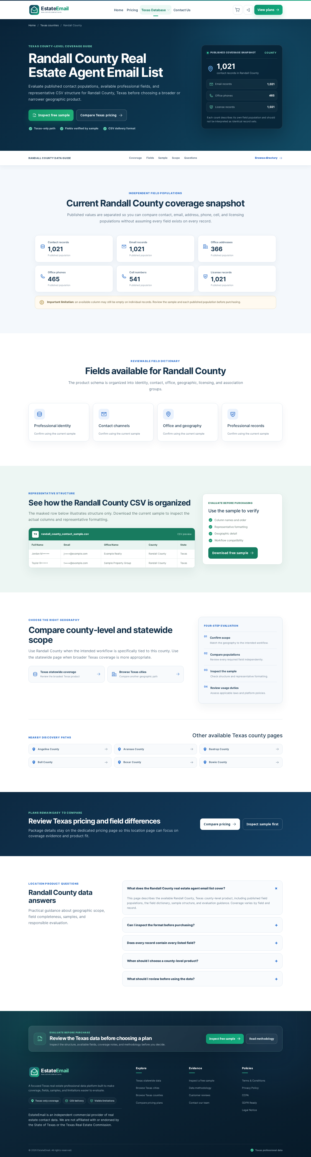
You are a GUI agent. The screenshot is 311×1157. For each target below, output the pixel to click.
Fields (150, 157)
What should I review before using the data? (202, 979)
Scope (176, 157)
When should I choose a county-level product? (202, 961)
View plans (265, 10)
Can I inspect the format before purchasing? (202, 925)
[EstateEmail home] (50, 10)
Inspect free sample (54, 115)
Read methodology (261, 1038)
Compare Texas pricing (98, 115)
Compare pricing (217, 824)
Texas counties (49, 25)
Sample (163, 157)
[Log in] (248, 10)
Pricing (132, 10)
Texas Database (153, 10)
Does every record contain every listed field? (202, 943)
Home (118, 10)
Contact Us (182, 10)
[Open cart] (237, 10)
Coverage (135, 157)
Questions (190, 157)
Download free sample (230, 553)
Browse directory (266, 157)
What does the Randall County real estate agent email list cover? (203, 888)
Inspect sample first (262, 824)
